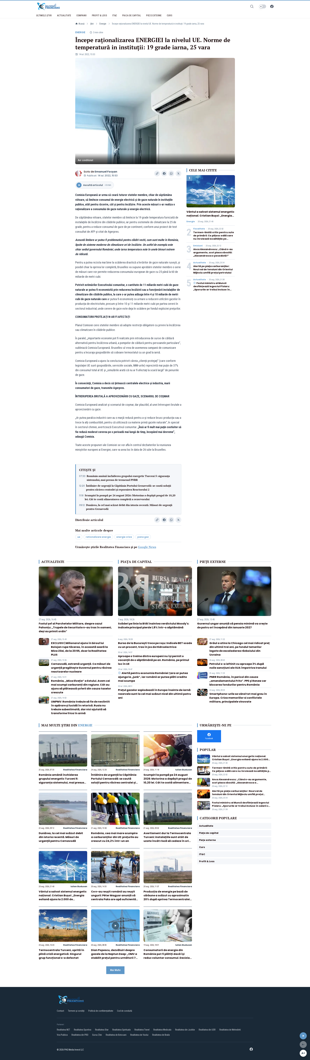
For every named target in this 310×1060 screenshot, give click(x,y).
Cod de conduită (124, 1011)
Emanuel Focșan (106, 171)
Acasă (81, 23)
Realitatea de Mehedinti (230, 1029)
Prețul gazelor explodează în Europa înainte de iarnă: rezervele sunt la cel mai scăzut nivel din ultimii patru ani (154, 694)
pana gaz (143, 537)
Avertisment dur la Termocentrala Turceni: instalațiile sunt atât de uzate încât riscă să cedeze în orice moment (168, 839)
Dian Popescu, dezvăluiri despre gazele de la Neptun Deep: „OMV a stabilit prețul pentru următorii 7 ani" (114, 956)
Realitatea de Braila (161, 1035)
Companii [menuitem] (81, 15)
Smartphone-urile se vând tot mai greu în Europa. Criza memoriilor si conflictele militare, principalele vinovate (238, 697)
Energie (102, 23)
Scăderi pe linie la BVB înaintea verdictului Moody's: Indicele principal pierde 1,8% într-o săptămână (153, 625)
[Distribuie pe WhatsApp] (171, 173)
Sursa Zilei (97, 1035)
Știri (92, 23)
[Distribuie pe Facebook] (164, 173)
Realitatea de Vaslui (139, 1035)
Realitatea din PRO (80, 1035)
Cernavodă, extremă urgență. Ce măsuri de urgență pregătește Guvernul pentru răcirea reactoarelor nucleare (81, 668)
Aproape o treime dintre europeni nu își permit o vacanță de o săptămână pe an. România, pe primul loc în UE (153, 660)
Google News (147, 547)
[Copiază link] (157, 173)
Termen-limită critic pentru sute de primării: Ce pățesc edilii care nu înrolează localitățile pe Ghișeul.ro (213, 237)
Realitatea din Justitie (185, 1029)
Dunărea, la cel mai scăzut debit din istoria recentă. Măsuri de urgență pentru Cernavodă (129, 507)
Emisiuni (198, 245)
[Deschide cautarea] (252, 6)
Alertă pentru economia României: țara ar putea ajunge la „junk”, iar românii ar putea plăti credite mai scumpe (153, 677)
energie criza (124, 537)
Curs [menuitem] (169, 15)
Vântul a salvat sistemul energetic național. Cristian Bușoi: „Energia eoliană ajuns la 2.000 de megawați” (210, 217)
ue (78, 537)
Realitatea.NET (63, 1029)
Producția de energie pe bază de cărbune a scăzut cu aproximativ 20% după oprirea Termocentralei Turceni (167, 897)
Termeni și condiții (76, 1011)
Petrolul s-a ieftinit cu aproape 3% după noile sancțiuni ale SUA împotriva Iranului (238, 666)
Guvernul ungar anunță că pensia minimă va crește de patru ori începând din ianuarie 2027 (232, 625)
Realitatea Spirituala (121, 1029)
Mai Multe (115, 970)
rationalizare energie (98, 537)
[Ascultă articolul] (303, 1035)
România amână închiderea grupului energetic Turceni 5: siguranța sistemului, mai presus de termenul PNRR (128, 478)
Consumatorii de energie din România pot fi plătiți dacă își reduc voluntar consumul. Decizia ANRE (167, 956)
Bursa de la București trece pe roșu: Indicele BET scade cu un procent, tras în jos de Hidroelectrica (155, 645)
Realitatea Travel (142, 1029)
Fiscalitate (199, 229)
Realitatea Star (101, 1029)
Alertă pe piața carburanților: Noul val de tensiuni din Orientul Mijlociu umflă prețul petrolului (213, 269)
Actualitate (199, 262)
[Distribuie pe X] (178, 173)
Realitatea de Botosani (116, 1035)
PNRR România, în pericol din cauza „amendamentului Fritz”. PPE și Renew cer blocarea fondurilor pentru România (237, 681)
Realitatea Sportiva (82, 1029)
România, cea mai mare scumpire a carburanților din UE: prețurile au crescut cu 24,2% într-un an (114, 837)
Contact (60, 1011)
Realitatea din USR (207, 1029)
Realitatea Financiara (75, 769)
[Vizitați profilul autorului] (78, 173)
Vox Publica (62, 1035)
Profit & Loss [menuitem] (99, 15)
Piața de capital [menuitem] (131, 15)
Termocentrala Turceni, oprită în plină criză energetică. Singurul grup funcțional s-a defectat (61, 954)
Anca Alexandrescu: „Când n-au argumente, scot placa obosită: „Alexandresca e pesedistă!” (213, 252)
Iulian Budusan (183, 769)
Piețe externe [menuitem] (154, 15)
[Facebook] (272, 6)
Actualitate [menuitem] (64, 15)
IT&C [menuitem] (114, 15)
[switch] (262, 6)
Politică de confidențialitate (100, 1011)
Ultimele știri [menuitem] (44, 15)
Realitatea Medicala (162, 1029)
